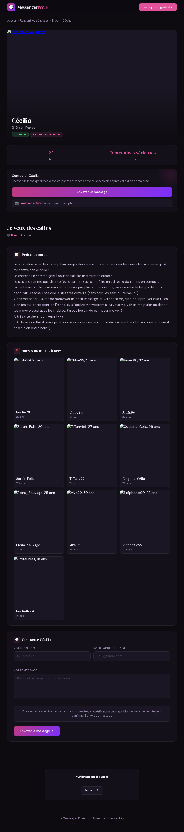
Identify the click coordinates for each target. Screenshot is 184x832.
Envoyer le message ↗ (37, 731)
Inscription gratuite (158, 7)
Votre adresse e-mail (110, 648)
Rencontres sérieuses (34, 20)
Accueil (12, 20)
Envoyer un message (92, 192)
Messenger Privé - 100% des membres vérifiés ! (94, 818)
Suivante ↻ (92, 790)
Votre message (25, 670)
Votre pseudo (24, 648)
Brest (55, 20)
